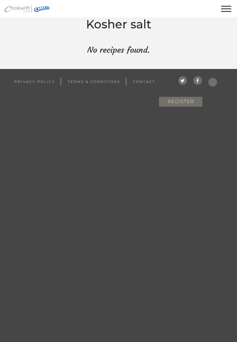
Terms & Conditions (94, 81)
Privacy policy (34, 81)
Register (181, 101)
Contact (144, 81)
